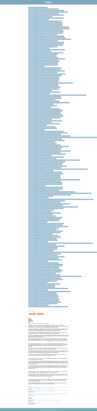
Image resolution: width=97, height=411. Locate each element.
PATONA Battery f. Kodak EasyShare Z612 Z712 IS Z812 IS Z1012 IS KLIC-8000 (44, 220)
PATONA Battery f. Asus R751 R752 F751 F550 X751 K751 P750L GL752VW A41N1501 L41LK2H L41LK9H (49, 28)
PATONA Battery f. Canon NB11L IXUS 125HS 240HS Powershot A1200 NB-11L (44, 61)
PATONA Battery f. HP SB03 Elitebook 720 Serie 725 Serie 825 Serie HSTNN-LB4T (44, 175)
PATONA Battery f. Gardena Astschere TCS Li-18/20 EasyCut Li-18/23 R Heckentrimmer (45, 114)
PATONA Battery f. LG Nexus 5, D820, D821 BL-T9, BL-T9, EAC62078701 (42, 249)
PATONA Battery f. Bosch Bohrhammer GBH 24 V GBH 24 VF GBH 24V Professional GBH (46, 52)
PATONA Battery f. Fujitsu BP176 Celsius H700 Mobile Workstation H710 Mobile (44, 108)
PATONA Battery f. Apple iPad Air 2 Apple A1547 (38, 7)
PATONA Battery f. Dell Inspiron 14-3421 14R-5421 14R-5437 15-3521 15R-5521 (44, 78)
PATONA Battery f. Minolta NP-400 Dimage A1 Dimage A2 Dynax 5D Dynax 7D (43, 267)
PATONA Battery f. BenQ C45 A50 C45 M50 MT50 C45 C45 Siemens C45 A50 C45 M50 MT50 (46, 43)
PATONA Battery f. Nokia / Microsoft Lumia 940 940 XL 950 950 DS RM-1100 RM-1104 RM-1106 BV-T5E (48, 288)
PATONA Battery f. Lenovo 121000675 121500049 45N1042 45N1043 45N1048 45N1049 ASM (46, 223)
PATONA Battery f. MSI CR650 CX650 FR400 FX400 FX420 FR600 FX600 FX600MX (44, 277)
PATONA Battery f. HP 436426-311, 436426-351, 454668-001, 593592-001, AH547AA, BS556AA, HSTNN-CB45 (49, 135)
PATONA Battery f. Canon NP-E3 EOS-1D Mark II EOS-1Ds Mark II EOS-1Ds (43, 63)
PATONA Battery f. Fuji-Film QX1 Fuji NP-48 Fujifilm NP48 (40, 107)
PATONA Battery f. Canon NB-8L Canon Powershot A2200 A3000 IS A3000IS (43, 60)
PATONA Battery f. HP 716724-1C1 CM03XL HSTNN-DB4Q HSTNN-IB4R (42, 143)
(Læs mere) (30, 309)
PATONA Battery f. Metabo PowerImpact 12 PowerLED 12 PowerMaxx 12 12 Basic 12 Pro (46, 264)
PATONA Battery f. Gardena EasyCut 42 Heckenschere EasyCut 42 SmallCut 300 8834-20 (46, 116)
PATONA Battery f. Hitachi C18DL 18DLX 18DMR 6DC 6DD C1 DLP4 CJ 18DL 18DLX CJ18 (46, 131)
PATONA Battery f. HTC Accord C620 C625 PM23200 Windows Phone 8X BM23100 (44, 178)
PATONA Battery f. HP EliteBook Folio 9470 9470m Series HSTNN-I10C (42, 158)
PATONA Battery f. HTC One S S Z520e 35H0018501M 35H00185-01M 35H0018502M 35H (45, 187)
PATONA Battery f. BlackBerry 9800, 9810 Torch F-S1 (39, 48)
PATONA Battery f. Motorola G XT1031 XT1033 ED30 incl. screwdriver (42, 273)
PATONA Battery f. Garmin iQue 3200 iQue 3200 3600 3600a (40, 119)
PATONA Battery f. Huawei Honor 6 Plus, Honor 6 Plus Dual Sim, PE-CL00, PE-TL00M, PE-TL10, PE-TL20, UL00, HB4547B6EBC (53, 206)
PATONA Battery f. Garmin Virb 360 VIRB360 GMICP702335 (40, 122)
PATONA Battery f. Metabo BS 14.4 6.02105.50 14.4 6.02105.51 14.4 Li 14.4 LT (43, 262)
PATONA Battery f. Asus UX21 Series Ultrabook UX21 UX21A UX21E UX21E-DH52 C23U (45, 30)
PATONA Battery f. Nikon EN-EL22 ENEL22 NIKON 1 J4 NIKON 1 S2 (42, 285)
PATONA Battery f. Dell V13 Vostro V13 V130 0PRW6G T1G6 (40, 90)
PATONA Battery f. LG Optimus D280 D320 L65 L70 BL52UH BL (41, 250)
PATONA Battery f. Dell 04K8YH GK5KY (36, 66)
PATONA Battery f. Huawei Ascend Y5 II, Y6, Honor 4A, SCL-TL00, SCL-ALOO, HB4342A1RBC (47, 200)
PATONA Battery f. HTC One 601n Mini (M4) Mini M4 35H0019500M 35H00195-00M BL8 (45, 184)
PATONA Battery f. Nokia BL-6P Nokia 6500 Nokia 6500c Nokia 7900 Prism (43, 297)
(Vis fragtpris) (31, 311)
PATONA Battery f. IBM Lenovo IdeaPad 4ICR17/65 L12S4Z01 (40, 214)
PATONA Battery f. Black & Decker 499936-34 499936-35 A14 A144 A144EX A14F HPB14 (45, 45)
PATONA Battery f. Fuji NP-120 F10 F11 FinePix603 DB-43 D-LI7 (41, 104)
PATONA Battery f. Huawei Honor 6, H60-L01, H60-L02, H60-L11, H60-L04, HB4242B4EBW (46, 208)
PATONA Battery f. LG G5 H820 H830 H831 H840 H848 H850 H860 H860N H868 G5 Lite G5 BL (46, 246)
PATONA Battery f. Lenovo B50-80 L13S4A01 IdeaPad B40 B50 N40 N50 (42, 229)
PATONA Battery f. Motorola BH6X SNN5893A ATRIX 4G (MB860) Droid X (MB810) (44, 268)
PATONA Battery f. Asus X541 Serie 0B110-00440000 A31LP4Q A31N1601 (43, 34)
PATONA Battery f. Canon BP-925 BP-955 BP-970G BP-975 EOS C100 (42, 55)
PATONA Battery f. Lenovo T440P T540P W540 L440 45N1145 (40, 234)
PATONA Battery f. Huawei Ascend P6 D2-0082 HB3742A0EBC (41, 196)
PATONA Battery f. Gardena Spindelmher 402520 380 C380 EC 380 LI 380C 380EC (44, 117)
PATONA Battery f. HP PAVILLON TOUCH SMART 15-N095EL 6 (41, 170)
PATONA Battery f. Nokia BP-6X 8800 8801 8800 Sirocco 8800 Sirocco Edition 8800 (44, 302)
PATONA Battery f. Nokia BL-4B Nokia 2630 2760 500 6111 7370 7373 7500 (43, 294)
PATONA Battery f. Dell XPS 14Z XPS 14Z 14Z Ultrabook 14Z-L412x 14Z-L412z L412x (45, 98)
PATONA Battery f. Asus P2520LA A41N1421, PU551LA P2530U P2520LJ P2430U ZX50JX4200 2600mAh (49, 27)
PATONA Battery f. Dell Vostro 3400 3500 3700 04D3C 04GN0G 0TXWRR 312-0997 (44, 92)
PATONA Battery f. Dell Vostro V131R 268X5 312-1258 (39, 93)
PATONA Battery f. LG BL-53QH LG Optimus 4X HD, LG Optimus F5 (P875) (43, 240)
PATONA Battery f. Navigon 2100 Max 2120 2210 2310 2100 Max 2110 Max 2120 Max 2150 (45, 279)
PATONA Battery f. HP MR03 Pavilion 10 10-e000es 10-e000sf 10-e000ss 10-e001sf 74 (45, 167)
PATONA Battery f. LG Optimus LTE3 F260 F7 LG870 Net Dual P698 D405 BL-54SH (44, 253)
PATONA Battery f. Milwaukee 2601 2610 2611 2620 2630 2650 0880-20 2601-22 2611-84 (45, 265)
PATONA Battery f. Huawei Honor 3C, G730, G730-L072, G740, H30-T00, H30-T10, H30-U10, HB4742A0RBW (49, 203)
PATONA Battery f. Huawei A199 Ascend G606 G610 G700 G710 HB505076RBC (44, 190)
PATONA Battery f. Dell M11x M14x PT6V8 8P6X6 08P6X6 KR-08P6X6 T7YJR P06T (44, 87)
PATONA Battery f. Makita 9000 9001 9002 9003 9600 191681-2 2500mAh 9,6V (43, 258)
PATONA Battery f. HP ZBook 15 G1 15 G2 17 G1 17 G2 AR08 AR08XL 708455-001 (44, 176)
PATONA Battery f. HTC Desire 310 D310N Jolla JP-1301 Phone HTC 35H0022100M (44, 181)
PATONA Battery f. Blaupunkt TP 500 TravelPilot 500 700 (39, 51)
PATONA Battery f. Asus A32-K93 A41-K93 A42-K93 (38, 19)
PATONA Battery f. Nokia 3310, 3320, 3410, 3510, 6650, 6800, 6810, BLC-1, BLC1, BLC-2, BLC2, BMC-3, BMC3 (49, 291)
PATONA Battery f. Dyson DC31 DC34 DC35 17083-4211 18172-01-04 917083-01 (44, 101)
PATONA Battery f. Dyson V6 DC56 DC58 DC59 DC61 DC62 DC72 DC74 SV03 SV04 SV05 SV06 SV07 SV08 (49, 102)
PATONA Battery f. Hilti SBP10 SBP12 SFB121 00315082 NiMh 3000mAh (42, 128)
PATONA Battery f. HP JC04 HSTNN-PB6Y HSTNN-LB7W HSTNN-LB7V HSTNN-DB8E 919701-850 (47, 166)
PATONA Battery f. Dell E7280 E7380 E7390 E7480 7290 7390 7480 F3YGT (43, 72)
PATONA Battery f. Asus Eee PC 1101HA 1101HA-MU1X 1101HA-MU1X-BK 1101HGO (45, 21)
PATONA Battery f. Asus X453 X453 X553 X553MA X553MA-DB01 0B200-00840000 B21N (45, 33)
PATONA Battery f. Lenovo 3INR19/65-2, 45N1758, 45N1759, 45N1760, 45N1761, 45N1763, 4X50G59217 (48, 226)
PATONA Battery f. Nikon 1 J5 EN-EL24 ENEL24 (38, 282)
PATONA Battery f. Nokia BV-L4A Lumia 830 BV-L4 (38, 305)
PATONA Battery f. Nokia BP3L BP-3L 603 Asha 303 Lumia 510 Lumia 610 (43, 303)
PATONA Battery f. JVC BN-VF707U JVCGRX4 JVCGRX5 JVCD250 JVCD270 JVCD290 (45, 217)
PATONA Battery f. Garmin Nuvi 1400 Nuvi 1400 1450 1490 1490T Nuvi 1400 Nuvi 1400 (45, 120)
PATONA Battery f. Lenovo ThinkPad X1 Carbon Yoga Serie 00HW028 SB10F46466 (44, 237)
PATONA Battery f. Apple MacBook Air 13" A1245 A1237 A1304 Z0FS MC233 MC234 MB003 (46, 10)
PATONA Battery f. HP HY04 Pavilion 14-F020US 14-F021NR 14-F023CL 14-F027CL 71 (45, 164)
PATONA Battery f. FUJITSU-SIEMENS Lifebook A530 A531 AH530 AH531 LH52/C (44, 113)
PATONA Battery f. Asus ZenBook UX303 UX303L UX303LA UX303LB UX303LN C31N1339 (46, 42)
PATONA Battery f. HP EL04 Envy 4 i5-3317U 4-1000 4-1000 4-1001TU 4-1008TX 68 (44, 152)
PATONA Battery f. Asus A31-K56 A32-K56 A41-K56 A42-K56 (40, 16)
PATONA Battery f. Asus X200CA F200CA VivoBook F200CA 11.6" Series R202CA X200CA (46, 31)
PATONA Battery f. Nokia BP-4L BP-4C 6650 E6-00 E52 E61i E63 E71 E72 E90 (43, 300)
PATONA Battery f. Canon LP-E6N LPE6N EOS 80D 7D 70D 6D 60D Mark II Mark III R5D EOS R (46, 58)
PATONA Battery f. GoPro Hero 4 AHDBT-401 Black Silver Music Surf (42, 126)
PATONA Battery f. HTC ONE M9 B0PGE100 (37, 185)
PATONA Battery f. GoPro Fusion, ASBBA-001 (37, 125)
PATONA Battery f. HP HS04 (59, 161)
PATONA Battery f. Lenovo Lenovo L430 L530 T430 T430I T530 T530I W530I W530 (44, 232)
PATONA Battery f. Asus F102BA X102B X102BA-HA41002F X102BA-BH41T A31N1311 (45, 22)
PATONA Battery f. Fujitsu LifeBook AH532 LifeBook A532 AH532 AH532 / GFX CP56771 (45, 110)
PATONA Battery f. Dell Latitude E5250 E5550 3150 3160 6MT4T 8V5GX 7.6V (43, 84)
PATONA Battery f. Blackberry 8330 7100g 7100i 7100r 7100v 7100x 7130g (43, 46)
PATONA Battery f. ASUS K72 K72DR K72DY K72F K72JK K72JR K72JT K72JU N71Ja (45, 24)
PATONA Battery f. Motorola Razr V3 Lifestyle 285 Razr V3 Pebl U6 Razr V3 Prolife (44, 274)
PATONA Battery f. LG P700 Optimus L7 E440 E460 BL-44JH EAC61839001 (43, 255)
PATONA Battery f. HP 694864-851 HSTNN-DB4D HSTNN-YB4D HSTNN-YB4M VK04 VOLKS (46, 140)
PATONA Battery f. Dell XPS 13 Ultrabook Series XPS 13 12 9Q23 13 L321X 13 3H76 (44, 96)
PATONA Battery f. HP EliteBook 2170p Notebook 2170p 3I (40, 155)
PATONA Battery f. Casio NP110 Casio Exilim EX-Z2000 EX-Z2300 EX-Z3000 (43, 64)
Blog (45, 409)
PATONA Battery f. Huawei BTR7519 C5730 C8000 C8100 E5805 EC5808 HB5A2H (44, 202)
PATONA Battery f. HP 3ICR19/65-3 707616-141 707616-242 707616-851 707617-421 (44, 134)
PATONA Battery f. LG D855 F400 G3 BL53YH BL (38, 241)
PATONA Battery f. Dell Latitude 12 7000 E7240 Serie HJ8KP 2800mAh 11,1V (43, 81)
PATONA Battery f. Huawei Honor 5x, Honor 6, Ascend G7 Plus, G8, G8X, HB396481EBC (45, 205)
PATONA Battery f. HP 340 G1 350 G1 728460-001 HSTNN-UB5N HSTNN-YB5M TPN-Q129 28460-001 (48, 132)
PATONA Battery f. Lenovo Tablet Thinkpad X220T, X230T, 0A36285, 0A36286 (43, 235)
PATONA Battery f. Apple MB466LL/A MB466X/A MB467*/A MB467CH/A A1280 (43, 13)
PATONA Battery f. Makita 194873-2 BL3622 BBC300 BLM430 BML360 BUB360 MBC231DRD (46, 256)
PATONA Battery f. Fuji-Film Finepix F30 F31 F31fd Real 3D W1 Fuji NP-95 (43, 105)
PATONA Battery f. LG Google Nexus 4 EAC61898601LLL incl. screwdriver (43, 247)
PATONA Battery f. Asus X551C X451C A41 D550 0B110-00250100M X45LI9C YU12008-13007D (47, 37)
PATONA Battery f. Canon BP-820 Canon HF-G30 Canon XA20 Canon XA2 (43, 54)
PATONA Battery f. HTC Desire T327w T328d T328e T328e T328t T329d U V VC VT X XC (45, 182)
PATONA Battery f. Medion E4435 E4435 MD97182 (38, 261)
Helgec (48, 2)
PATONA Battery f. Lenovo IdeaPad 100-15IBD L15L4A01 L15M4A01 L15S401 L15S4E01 (45, 231)
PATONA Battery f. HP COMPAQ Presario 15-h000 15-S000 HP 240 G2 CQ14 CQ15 (44, 149)
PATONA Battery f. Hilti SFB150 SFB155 (36, 129)
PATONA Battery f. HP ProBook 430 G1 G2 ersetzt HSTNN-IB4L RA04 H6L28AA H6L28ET (46, 173)
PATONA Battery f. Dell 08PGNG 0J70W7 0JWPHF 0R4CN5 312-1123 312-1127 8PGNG (45, 67)
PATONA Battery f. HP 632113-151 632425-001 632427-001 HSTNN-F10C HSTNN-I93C (45, 138)
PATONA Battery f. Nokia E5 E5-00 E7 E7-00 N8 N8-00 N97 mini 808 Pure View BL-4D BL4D (46, 306)
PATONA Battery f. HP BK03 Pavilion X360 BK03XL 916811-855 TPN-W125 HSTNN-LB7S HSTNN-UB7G (48, 146)
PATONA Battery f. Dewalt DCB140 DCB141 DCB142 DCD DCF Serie (42, 99)
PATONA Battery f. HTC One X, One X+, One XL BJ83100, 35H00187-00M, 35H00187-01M (45, 188)
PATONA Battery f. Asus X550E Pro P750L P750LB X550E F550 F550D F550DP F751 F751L (46, 36)
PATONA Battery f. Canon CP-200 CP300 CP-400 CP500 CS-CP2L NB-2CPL (43, 57)
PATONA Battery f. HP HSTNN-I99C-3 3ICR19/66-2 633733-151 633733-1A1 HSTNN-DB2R (46, 163)
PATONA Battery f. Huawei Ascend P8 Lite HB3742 (38, 197)
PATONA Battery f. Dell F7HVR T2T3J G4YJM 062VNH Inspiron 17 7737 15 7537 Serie (45, 75)
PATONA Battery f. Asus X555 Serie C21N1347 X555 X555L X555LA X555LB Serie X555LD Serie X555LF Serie (50, 39)
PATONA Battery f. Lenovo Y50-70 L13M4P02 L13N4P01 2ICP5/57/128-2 (42, 238)
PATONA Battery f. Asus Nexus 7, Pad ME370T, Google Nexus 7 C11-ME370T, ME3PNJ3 (45, 25)
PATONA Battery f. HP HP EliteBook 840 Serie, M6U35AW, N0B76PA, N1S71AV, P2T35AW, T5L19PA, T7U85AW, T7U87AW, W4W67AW (54, 160)
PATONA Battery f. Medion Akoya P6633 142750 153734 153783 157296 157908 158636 (45, 259)
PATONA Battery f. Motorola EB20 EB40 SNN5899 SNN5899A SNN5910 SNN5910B (44, 271)
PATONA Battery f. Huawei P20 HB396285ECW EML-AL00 (40, 211)
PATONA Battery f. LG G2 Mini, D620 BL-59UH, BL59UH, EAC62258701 (42, 244)
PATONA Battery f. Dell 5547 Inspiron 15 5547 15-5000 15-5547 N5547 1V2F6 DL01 (44, 69)
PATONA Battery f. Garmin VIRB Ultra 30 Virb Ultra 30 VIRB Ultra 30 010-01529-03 (44, 123)
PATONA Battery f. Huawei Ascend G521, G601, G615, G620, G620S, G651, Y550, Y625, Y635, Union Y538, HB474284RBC (52, 191)
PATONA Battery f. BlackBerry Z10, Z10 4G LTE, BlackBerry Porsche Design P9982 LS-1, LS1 (46, 49)
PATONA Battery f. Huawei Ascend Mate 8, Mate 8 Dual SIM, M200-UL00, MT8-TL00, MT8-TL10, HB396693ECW (50, 194)
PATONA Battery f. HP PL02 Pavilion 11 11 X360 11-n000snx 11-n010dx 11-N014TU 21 (45, 172)
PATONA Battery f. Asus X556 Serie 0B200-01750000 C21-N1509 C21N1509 (43, 40)
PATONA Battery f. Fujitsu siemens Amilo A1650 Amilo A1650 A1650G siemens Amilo (45, 111)
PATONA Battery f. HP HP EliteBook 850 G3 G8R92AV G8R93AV (41, 161)
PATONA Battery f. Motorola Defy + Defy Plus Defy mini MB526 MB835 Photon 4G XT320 (45, 270)
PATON (66, 306)
